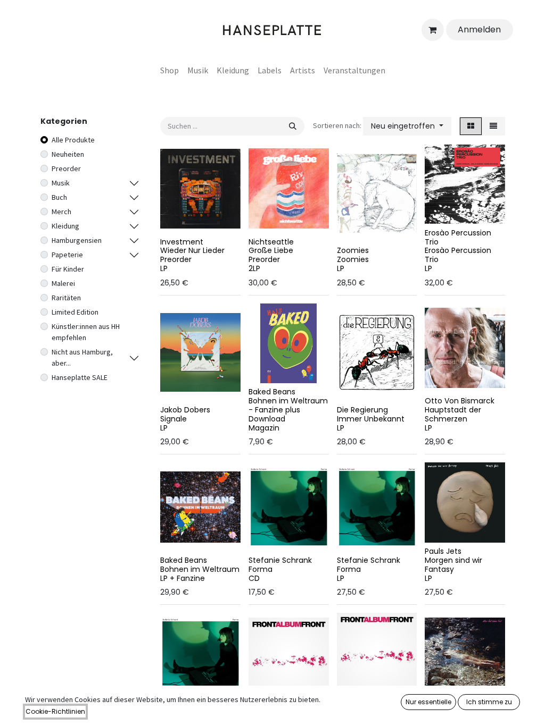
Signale (173, 418)
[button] (407, 126)
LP (164, 268)
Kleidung (65, 226)
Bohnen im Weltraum (200, 569)
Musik (61, 183)
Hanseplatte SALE (80, 377)
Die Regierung (362, 409)
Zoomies (353, 250)
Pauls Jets (443, 551)
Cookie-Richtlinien (55, 711)
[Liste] (493, 126)
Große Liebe (271, 250)
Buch (59, 197)
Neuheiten (68, 154)
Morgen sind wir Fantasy (453, 565)
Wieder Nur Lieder (192, 250)
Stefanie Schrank (280, 560)
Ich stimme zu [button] (489, 701)
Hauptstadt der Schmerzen (453, 414)
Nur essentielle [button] (428, 701)
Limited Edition (75, 312)
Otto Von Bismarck (459, 400)
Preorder (66, 168)
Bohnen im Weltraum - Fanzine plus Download (288, 409)
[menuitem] (169, 70)
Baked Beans (272, 391)
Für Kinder (68, 269)
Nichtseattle (271, 242)
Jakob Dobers (185, 409)
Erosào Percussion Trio (458, 237)
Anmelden (479, 29)
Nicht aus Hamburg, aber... (82, 357)
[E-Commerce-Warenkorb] (433, 30)
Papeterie (67, 254)
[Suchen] (292, 126)
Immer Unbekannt (370, 418)
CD (254, 578)
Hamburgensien (77, 240)
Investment (181, 242)
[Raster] (470, 126)
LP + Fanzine (182, 578)
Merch (61, 211)
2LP (254, 268)
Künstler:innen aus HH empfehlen (86, 332)
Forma (260, 569)
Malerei (63, 283)
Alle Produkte (73, 140)
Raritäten (66, 297)
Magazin (264, 428)
